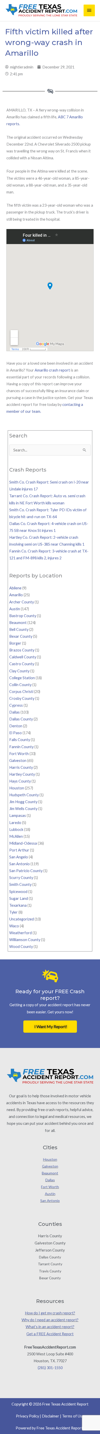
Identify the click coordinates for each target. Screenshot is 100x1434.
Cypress (16, 705)
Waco (14, 926)
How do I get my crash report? (50, 1313)
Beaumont (18, 622)
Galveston (17, 760)
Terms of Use (73, 1416)
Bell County (18, 629)
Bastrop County (22, 616)
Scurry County (21, 877)
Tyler (13, 912)
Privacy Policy (27, 1416)
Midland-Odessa (23, 843)
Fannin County (21, 747)
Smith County (20, 884)
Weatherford (20, 933)
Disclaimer (50, 1416)
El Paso (15, 733)
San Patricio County (26, 871)
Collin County (20, 685)
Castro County (21, 664)
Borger (15, 643)
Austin (14, 609)
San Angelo (18, 857)
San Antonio (19, 864)
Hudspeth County (24, 795)
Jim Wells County (23, 808)
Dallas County (21, 719)
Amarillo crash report (52, 370)
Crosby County (21, 698)
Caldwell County (22, 657)
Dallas (14, 712)
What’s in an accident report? (50, 1327)
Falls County (19, 739)
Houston (16, 788)
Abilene (15, 588)
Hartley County (22, 774)
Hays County (20, 781)
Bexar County (20, 636)
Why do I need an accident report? (50, 1320)
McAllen (16, 836)
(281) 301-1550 (50, 1368)
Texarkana (18, 905)
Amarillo (16, 595)
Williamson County (24, 940)
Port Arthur (19, 850)
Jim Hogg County (23, 802)
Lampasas (17, 815)
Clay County (19, 671)
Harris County (21, 767)
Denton (15, 726)
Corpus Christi (21, 691)
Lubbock (16, 829)
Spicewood (18, 891)
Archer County (21, 602)
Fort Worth (19, 753)
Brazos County (21, 650)
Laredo (15, 822)
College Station (22, 678)
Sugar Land (18, 898)
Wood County (21, 946)
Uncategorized (21, 919)
